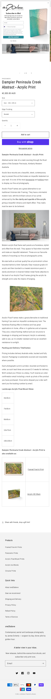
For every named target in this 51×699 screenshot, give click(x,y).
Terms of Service (11, 617)
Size (3, 98)
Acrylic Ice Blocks (12, 565)
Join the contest (13, 37)
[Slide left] (20, 73)
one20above (22, 694)
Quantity (5, 120)
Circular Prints (10, 571)
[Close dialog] (48, 3)
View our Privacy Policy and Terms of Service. (9, 34)
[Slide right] (31, 73)
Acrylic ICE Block (34, 494)
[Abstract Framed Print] (14, 478)
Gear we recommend (12, 593)
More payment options (25, 148)
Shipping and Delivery (13, 599)
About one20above (12, 587)
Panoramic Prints (11, 553)
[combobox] (5, 26)
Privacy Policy (10, 605)
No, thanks (13, 41)
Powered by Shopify (31, 694)
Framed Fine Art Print (36, 469)
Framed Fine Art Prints (13, 547)
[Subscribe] (43, 663)
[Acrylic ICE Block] (14, 503)
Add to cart (25, 134)
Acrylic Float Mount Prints (14, 559)
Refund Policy (10, 611)
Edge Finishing (7, 109)
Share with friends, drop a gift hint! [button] (17, 522)
